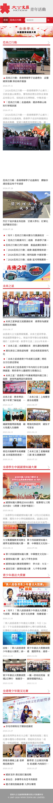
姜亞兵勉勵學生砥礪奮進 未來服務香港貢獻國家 (14, 455)
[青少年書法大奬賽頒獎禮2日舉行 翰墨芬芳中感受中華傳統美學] (14, 665)
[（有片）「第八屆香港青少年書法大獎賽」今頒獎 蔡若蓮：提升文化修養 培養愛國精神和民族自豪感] (26, 594)
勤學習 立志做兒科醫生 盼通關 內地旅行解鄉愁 (38, 764)
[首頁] (23, 8)
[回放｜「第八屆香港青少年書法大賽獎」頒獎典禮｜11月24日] (14, 638)
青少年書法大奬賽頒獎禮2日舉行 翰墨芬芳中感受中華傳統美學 (14, 678)
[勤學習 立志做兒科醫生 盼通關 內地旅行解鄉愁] (38, 750)
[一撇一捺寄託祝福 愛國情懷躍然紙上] (38, 665)
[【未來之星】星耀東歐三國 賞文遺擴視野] (38, 441)
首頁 (5, 20)
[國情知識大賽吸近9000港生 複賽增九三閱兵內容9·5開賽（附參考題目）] (26, 486)
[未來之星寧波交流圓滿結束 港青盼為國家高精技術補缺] (26, 304)
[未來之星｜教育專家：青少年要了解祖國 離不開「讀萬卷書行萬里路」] (14, 387)
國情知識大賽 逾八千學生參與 (21, 559)
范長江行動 (15, 20)
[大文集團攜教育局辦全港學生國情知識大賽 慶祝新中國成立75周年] (14, 530)
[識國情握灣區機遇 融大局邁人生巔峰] (14, 414)
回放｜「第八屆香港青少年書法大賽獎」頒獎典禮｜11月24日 (14, 651)
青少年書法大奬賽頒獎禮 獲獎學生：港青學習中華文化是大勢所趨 (38, 651)
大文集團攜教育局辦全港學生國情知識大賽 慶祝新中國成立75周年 (14, 543)
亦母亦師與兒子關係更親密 (19, 726)
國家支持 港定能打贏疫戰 (18, 774)
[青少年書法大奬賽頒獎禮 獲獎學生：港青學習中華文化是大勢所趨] (38, 638)
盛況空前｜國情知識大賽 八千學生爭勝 (26, 568)
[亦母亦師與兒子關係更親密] (26, 709)
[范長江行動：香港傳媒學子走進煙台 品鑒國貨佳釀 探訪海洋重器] (26, 61)
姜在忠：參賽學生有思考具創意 (21, 779)
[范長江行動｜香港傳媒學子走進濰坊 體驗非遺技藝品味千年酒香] (26, 163)
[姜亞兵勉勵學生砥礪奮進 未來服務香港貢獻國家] (14, 441)
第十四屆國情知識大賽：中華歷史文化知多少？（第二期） (38, 543)
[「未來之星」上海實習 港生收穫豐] (38, 387)
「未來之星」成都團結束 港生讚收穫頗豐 (27, 346)
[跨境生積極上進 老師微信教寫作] (14, 750)
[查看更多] (48, 42)
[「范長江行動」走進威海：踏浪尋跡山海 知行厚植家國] (26, 136)
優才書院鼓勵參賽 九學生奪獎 (21, 784)
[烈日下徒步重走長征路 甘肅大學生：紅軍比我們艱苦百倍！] (26, 204)
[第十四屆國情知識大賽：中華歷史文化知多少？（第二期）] (38, 530)
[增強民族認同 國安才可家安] (38, 414)
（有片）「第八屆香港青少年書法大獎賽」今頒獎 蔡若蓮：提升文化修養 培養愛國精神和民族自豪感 (26, 614)
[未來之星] (26, 272)
